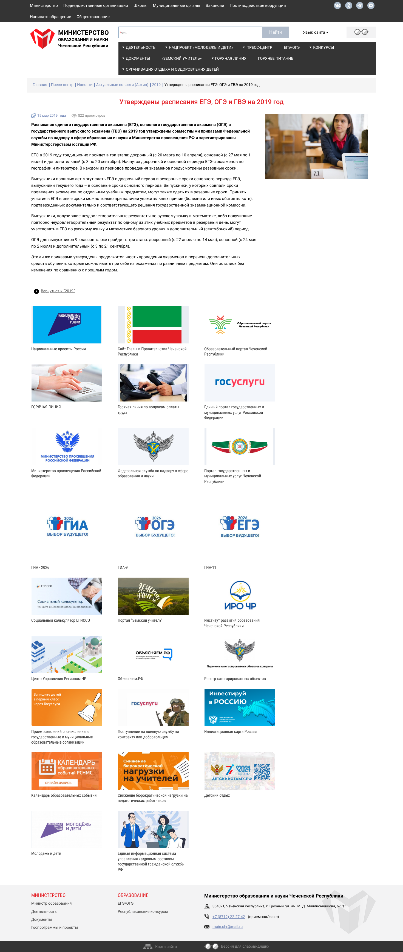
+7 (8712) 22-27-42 (228, 917)
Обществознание (93, 16)
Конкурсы (323, 47)
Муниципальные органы (176, 5)
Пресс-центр (259, 47)
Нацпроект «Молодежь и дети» (201, 47)
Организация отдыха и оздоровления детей (172, 69)
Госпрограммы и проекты (54, 927)
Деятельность (140, 47)
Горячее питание (275, 58)
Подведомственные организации (95, 5)
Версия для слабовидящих (245, 946)
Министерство (44, 5)
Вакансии (215, 5)
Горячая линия (231, 58)
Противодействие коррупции (258, 5)
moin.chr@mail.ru (227, 927)
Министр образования (51, 903)
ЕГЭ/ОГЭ (292, 47)
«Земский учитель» (181, 58)
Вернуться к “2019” (58, 291)
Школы (140, 5)
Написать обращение (50, 16)
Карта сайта (166, 947)
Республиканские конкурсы (143, 912)
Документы (138, 58)
